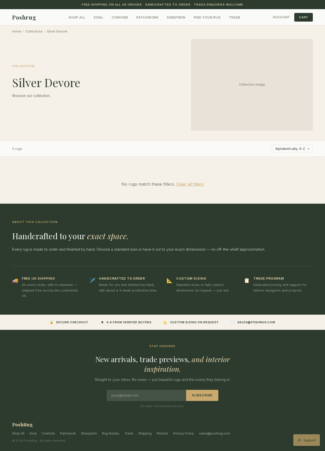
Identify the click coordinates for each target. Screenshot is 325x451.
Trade (234, 17)
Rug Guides (110, 433)
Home (16, 31)
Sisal (99, 17)
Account (281, 17)
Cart (303, 17)
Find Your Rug (207, 17)
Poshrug (24, 17)
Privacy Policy (183, 433)
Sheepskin (176, 17)
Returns (162, 433)
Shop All (77, 17)
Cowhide (120, 17)
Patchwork (147, 17)
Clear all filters (190, 184)
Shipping (145, 433)
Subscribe (202, 395)
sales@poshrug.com (214, 433)
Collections (34, 31)
